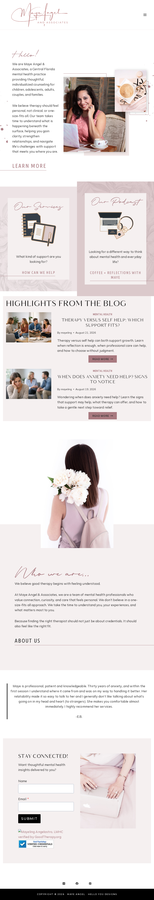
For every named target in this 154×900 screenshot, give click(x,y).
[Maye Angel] (39, 15)
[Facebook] (77, 883)
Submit (29, 819)
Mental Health (102, 314)
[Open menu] (144, 15)
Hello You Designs (102, 894)
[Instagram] (63, 883)
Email (23, 799)
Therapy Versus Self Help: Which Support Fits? (103, 322)
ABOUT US (27, 640)
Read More (102, 359)
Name (22, 781)
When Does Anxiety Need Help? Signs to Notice (103, 379)
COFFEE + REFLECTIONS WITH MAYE (115, 274)
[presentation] (28, 327)
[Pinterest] (90, 883)
